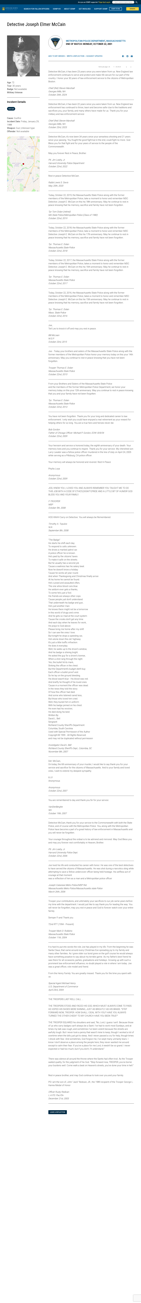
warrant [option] (11, 109)
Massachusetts (116, 41)
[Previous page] (126, 67)
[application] (23, 163)
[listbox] (23, 109)
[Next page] (131, 67)
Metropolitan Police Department (85, 41)
